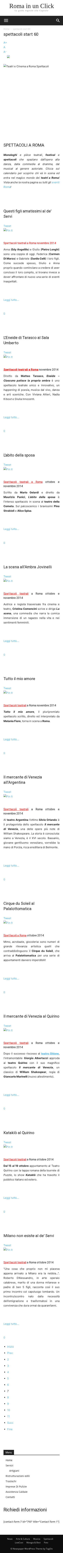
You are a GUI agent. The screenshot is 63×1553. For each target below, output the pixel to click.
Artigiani (14, 1470)
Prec (10, 1353)
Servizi (9, 1465)
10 (8, 1410)
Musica (36, 1538)
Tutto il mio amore (19, 679)
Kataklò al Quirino (19, 1133)
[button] (6, 20)
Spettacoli (48, 1538)
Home (6, 28)
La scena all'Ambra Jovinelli (28, 567)
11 (8, 1416)
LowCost (19, 1542)
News (10, 1538)
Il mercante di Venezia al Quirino (31, 1016)
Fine (10, 1429)
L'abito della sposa (19, 455)
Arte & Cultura (23, 1538)
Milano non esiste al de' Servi (29, 1236)
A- (5, 51)
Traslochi (11, 1481)
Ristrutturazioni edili (18, 1476)
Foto (46, 1542)
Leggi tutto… (11, 300)
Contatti (10, 1497)
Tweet (7, 226)
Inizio (10, 1346)
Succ (10, 1422)
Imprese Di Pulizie (16, 1486)
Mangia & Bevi (33, 1542)
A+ (5, 42)
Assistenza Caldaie (16, 1491)
